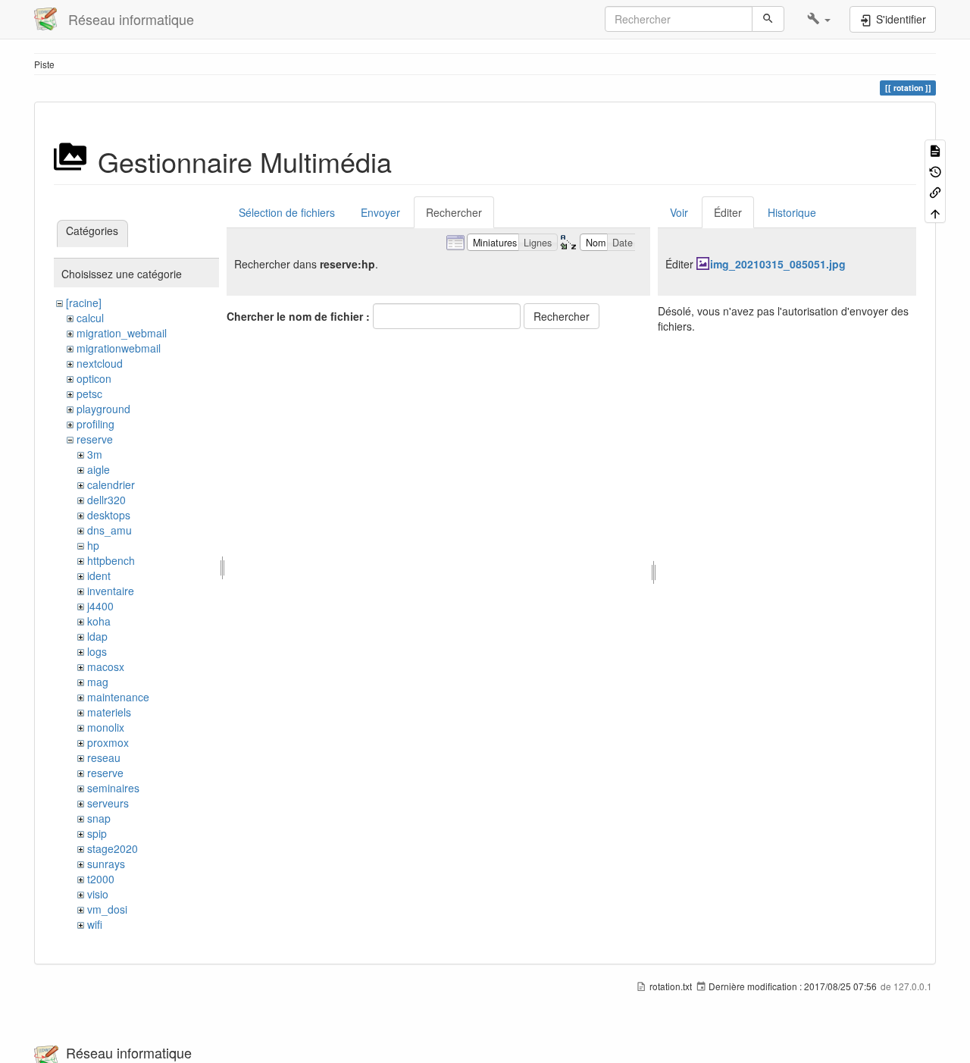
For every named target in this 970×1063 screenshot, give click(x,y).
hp (93, 545)
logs (97, 651)
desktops (108, 514)
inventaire (110, 590)
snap (99, 818)
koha (99, 621)
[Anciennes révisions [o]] (935, 170)
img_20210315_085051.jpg (778, 263)
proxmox (108, 742)
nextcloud (100, 363)
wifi (94, 924)
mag (97, 681)
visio (97, 894)
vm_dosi (107, 909)
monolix (105, 727)
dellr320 (106, 499)
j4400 (100, 605)
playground (103, 408)
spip (97, 833)
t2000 (100, 878)
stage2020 (112, 848)
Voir (679, 212)
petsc (89, 393)
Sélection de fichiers (287, 212)
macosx (105, 666)
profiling (95, 423)
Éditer (728, 212)
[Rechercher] (768, 19)
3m (94, 454)
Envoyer (380, 212)
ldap (97, 636)
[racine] (84, 302)
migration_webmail (122, 332)
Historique (792, 212)
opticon (94, 378)
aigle (98, 469)
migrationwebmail (119, 348)
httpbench (111, 560)
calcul (90, 317)
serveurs (108, 803)
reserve (95, 439)
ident (99, 575)
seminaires (113, 787)
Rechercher (454, 212)
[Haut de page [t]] (935, 211)
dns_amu (109, 530)
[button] (819, 19)
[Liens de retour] (935, 191)
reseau (103, 757)
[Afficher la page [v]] (935, 149)
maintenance (118, 696)
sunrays (106, 863)
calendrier (111, 484)
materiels (109, 712)
